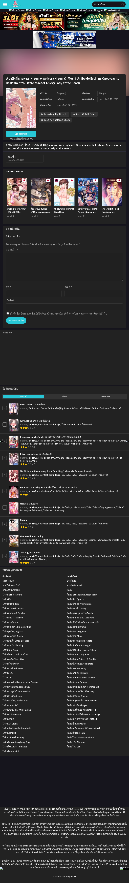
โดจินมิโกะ (8, 673)
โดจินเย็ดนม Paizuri (76, 723)
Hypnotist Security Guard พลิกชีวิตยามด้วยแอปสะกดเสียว (49, 487)
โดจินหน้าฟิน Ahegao (65, 543)
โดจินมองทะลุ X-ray (76, 668)
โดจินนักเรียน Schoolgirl (31, 444)
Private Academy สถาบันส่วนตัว (36, 454)
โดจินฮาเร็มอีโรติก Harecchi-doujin (83, 714)
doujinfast (43, 424)
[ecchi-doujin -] (15, 6)
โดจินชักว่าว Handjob (13, 617)
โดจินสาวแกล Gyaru (12, 696)
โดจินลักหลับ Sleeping (77, 673)
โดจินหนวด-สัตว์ (10, 705)
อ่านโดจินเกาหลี (85, 441)
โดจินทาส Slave (74, 636)
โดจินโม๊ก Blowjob (76, 742)
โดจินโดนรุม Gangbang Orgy (16, 742)
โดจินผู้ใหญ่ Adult (11, 664)
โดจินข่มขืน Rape (11, 604)
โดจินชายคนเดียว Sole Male (80, 617)
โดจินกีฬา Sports (75, 599)
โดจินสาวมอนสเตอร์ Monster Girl (83, 687)
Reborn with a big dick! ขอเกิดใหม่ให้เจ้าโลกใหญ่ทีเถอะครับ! (50, 437)
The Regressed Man (30, 552)
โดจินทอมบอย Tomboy (14, 636)
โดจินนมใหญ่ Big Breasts (54, 114)
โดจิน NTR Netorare (12, 594)
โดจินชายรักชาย (69, 491)
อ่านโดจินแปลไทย (47, 491)
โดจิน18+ (103, 441)
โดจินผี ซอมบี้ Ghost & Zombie (81, 659)
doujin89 (33, 424)
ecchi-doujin (54, 424)
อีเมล (68, 287)
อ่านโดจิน (55, 441)
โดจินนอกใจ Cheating (13, 645)
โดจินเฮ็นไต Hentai (76, 733)
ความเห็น (12, 249)
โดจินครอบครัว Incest (13, 608)
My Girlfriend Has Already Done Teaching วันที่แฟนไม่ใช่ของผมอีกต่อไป (56, 471)
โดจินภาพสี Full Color (84, 114)
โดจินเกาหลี (115, 408)
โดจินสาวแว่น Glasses (78, 696)
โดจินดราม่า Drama (38, 408)
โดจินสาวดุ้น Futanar (77, 682)
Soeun (23, 520)
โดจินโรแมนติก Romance (15, 746)
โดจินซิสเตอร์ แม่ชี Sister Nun (17, 627)
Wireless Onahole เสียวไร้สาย (35, 421)
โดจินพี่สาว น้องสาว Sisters (80, 664)
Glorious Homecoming (32, 536)
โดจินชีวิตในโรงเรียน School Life (83, 622)
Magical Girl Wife (29, 503)
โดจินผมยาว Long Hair (78, 654)
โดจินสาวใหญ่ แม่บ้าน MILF (16, 700)
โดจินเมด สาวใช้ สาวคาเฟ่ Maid (82, 719)
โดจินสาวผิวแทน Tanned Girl (16, 687)
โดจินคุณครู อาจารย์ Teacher (81, 613)
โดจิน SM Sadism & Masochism (82, 594)
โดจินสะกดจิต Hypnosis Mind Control (20, 682)
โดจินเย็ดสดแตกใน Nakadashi (17, 728)
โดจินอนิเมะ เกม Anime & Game (18, 710)
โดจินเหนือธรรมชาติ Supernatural (83, 728)
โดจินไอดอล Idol (11, 751)
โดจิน (95, 441)
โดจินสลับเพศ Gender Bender (81, 677)
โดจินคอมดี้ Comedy (76, 608)
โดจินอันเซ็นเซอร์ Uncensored (81, 710)
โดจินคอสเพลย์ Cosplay (14, 613)
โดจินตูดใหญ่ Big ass (13, 631)
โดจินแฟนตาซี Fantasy (53, 510)
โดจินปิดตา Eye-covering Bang (82, 650)
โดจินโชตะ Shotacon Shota (55, 120)
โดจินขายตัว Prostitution (79, 604)
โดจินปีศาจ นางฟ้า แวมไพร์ (15, 654)
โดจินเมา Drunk (10, 723)
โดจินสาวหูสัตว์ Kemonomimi (16, 691)
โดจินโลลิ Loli (73, 746)
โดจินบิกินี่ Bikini (10, 650)
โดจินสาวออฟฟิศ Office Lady (80, 691)
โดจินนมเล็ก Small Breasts (16, 641)
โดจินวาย (102, 491)
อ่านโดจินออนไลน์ (69, 441)
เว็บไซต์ (10, 300)
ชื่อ (8, 287)
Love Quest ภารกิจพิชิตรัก (33, 404)
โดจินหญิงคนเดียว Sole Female (82, 700)
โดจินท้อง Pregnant (76, 631)
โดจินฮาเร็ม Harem (100, 408)
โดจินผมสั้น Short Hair (13, 659)
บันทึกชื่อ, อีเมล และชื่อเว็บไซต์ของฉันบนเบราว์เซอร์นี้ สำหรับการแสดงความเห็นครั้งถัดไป (58, 313)
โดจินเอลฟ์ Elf (9, 733)
